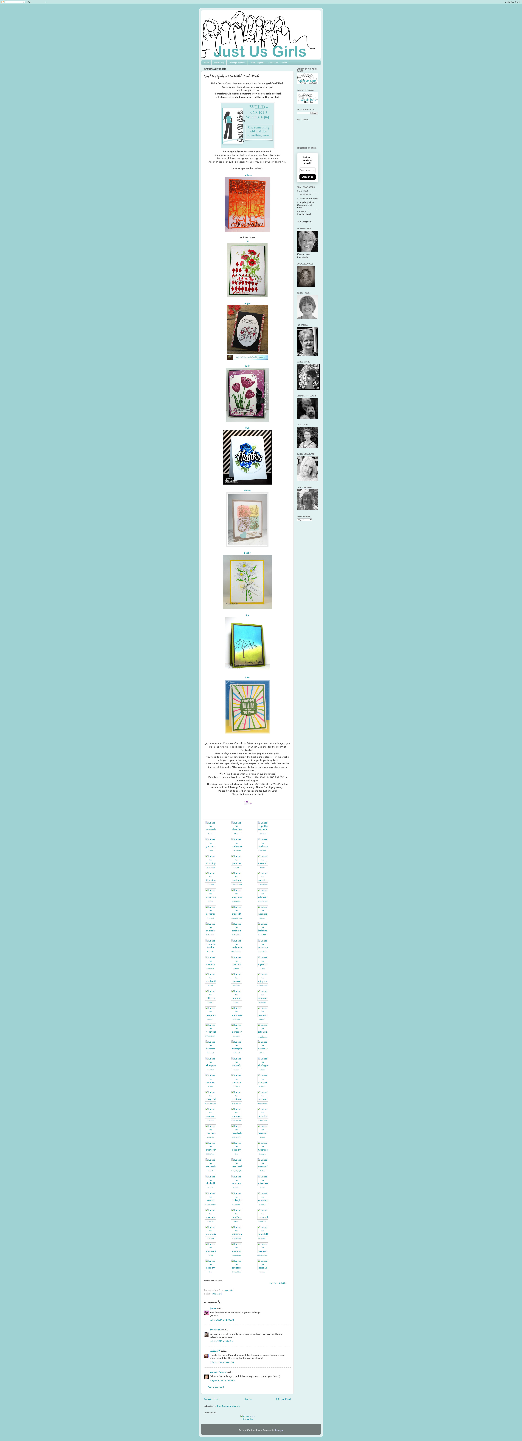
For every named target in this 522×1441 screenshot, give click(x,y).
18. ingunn (262, 918)
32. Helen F (236, 1002)
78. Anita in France (262, 1255)
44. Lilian (236, 1069)
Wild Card (217, 1294)
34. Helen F (210, 1019)
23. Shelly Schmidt (236, 952)
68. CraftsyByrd (236, 1204)
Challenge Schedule (237, 62)
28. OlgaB (210, 985)
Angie (247, 303)
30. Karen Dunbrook (262, 985)
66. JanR (262, 1187)
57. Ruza (262, 1137)
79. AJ (210, 1272)
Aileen (248, 175)
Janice (213, 1309)
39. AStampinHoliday (262, 1036)
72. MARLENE (262, 1221)
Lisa (247, 678)
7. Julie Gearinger (210, 867)
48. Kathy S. (262, 1086)
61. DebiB (210, 1171)
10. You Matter (210, 884)
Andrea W (215, 1351)
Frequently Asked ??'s (277, 62)
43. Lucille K (210, 1069)
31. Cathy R (210, 1002)
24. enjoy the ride (262, 952)
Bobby (247, 553)
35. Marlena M (236, 1019)
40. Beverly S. (210, 1053)
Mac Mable (216, 1330)
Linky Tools (273, 1283)
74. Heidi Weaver (236, 1238)
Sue (247, 615)
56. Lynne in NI (236, 1137)
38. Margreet (236, 1036)
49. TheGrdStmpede (210, 1103)
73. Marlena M (210, 1238)
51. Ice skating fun (262, 1103)
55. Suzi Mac (210, 1137)
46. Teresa (210, 1086)
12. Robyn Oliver (262, 884)
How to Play (219, 62)
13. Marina (210, 901)
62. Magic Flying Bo (236, 1171)
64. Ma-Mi (210, 1187)
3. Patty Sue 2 (262, 834)
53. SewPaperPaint (236, 1120)
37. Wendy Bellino (210, 1036)
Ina (247, 241)
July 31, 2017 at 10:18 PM (222, 1362)
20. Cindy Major (236, 935)
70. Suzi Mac (210, 1221)
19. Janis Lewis (210, 935)
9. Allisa (262, 867)
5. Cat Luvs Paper (236, 850)
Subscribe (307, 177)
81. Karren (262, 1272)
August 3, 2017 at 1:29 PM (222, 1381)
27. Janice (262, 968)
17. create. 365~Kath (236, 918)
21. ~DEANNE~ (262, 935)
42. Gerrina (262, 1053)
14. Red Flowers (236, 901)
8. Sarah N (236, 867)
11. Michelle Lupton (236, 884)
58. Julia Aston (210, 1154)
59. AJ (236, 1154)
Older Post (283, 1399)
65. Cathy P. (236, 1187)
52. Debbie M (210, 1120)
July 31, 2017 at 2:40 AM (222, 1320)
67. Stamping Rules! (210, 1204)
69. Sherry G (262, 1204)
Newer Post (211, 1399)
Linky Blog (282, 1283)
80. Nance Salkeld (236, 1272)
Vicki (247, 428)
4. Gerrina (210, 850)
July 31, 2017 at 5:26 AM (221, 1341)
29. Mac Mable (236, 985)
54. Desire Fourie (262, 1120)
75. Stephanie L (262, 1238)
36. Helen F (262, 1019)
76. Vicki (210, 1255)
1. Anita (210, 834)
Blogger (279, 1430)
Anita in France (218, 1372)
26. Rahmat (236, 968)
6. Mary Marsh (262, 850)
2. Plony (236, 834)
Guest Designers (257, 62)
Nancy (247, 491)
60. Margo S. (262, 1154)
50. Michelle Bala (236, 1103)
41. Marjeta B (236, 1053)
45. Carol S (262, 1069)
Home (206, 62)
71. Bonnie (236, 1221)
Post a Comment (215, 1387)
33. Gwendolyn (262, 1002)
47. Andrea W (236, 1086)
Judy (247, 366)
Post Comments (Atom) (228, 1406)
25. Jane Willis (210, 968)
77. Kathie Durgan (236, 1255)
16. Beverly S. (210, 918)
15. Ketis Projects (262, 901)
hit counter (247, 1419)
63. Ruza (262, 1171)
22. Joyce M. (210, 952)
